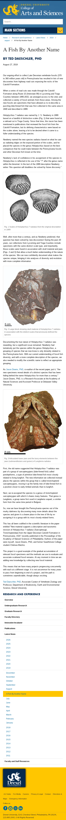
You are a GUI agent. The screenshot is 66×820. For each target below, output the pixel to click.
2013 (8, 748)
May (8, 707)
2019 (51, 38)
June (8, 703)
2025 (8, 644)
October (9, 681)
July (8, 699)
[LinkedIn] (20, 810)
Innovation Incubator (13, 623)
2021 (8, 660)
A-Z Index (7, 794)
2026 (8, 640)
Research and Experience (21, 38)
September (10, 685)
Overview (9, 600)
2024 (8, 648)
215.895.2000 (9, 817)
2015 (8, 740)
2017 (8, 731)
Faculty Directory (12, 617)
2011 (8, 756)
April (8, 711)
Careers (26, 794)
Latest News (40, 38)
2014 (8, 744)
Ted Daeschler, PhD (12, 582)
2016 (8, 735)
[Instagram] (10, 810)
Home (5, 38)
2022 (8, 656)
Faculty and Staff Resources (17, 761)
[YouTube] (15, 810)
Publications (10, 628)
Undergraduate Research (16, 606)
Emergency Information (18, 799)
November (10, 677)
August (9, 689)
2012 (8, 752)
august (7, 40)
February (10, 719)
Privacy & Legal (37, 794)
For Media (17, 794)
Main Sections (15, 30)
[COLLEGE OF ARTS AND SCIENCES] (33, 17)
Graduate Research (13, 611)
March (8, 715)
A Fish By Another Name (16, 694)
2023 (8, 652)
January (9, 723)
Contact (48, 794)
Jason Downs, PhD (14, 369)
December (10, 673)
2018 (8, 727)
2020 (8, 664)
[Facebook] (5, 810)
